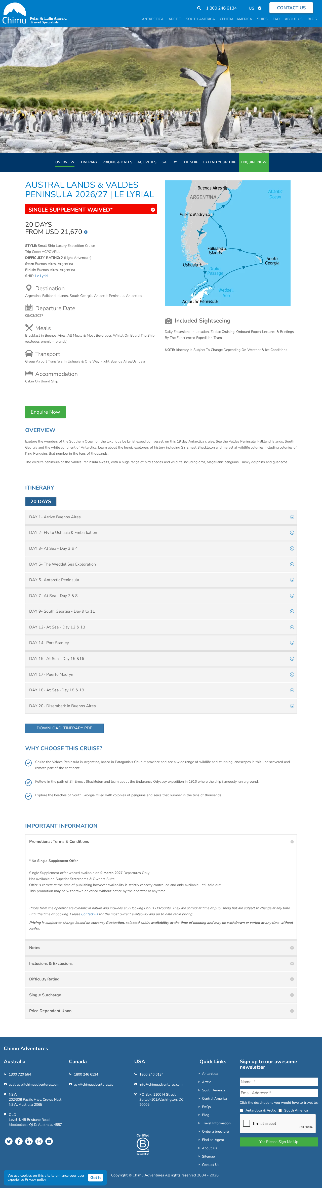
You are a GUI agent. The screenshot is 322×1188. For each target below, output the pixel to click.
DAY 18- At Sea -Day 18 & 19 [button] (56, 690)
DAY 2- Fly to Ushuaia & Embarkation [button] (63, 532)
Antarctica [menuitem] (153, 19)
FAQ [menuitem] (276, 19)
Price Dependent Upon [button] (50, 1011)
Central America (214, 1098)
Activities (146, 162)
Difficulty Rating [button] (44, 979)
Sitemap (208, 1156)
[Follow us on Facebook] (19, 1141)
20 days (40, 501)
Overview (64, 162)
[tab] (161, 517)
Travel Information (216, 1123)
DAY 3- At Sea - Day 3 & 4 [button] (53, 548)
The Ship (190, 162)
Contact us (291, 8)
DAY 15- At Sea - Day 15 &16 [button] (56, 658)
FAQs (206, 1106)
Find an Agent (213, 1139)
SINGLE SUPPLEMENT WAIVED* (70, 210)
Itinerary (88, 162)
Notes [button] (34, 948)
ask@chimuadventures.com (95, 1084)
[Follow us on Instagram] (39, 1141)
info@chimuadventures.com (161, 1084)
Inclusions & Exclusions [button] (51, 963)
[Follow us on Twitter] (9, 1141)
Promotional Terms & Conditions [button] (59, 841)
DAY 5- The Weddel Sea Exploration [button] (62, 564)
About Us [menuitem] (294, 19)
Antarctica (210, 1073)
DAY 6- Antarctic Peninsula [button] (54, 580)
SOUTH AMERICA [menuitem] (200, 19)
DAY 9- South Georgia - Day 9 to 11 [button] (62, 611)
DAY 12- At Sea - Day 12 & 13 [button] (57, 627)
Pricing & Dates (117, 162)
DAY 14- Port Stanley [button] (49, 643)
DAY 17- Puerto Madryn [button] (51, 674)
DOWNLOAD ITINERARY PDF (64, 728)
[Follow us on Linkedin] (29, 1141)
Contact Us (210, 1164)
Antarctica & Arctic (261, 1110)
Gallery (169, 162)
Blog (205, 1115)
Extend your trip (219, 162)
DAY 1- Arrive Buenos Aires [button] (55, 517)
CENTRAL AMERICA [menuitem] (236, 19)
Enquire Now (254, 162)
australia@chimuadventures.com (34, 1084)
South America (213, 1090)
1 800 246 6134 (221, 8)
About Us (209, 1148)
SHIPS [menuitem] (262, 19)
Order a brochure (215, 1131)
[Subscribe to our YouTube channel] (49, 1141)
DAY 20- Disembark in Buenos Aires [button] (62, 706)
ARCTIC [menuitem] (175, 19)
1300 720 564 (20, 1074)
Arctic (206, 1082)
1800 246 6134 (86, 1074)
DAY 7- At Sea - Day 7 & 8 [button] (53, 596)
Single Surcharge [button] (45, 995)
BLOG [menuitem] (312, 19)
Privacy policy (35, 1179)
